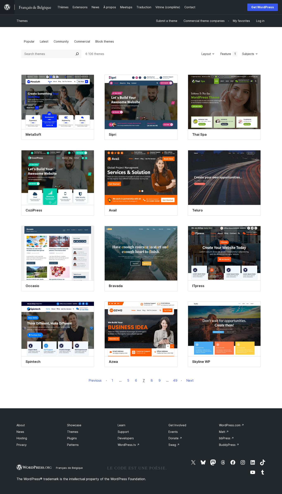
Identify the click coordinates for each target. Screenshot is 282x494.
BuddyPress (229, 444)
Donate (175, 438)
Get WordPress (262, 7)
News (20, 431)
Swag (174, 444)
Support (123, 431)
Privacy (22, 444)
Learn (121, 425)
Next (190, 380)
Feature (228, 54)
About (21, 425)
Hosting (22, 438)
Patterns (73, 444)
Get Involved (177, 425)
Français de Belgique (69, 467)
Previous (95, 380)
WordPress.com (231, 425)
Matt (224, 431)
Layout (206, 54)
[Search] (77, 54)
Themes (22, 21)
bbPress (226, 438)
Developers (126, 438)
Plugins (72, 438)
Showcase (74, 425)
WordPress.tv (129, 444)
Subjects (248, 54)
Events (173, 431)
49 (175, 380)
